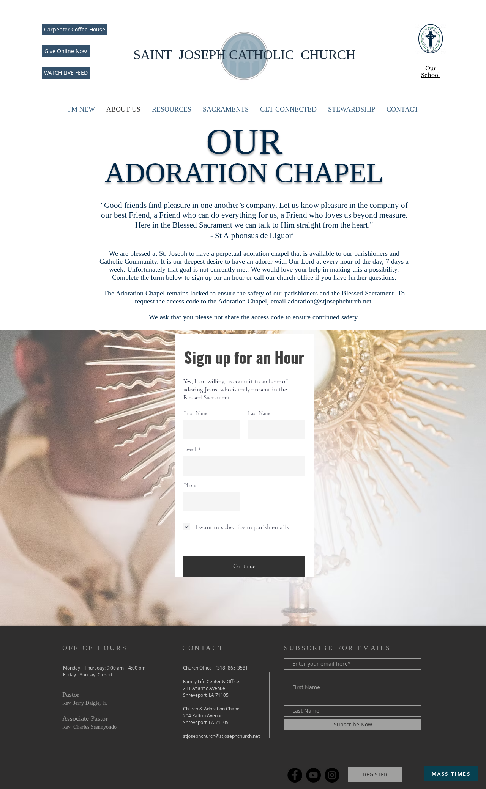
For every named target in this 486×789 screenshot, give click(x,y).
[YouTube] (313, 775)
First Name (196, 413)
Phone (190, 485)
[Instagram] (332, 775)
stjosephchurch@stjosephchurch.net (221, 736)
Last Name (259, 413)
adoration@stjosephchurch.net (329, 301)
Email (190, 450)
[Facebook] (294, 775)
